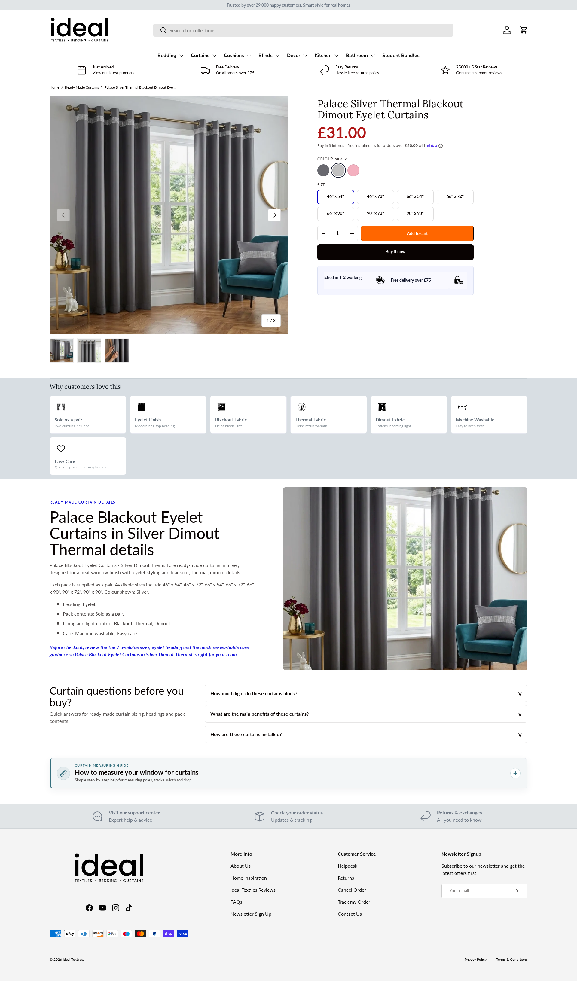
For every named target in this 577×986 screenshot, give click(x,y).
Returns (346, 878)
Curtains (200, 55)
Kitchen (323, 55)
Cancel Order (352, 890)
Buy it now (395, 251)
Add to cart (417, 233)
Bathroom (357, 55)
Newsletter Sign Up (250, 914)
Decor (293, 55)
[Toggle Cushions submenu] (248, 55)
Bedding (166, 55)
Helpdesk (347, 866)
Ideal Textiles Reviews (253, 890)
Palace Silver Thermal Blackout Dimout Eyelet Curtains (141, 87)
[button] (523, 30)
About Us (240, 866)
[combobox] (303, 30)
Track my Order (354, 902)
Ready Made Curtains (82, 87)
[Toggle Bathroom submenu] (372, 55)
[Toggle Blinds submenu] (277, 55)
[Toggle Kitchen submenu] (336, 55)
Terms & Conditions (511, 959)
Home (54, 87)
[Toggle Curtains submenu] (214, 55)
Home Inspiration (248, 878)
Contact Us (350, 914)
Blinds (265, 55)
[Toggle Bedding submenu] (181, 55)
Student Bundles (401, 55)
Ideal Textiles (73, 959)
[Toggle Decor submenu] (305, 55)
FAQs (236, 902)
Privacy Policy (476, 959)
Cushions (234, 55)
